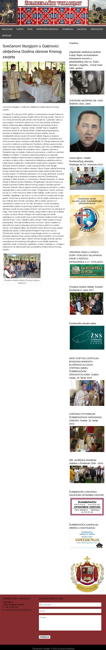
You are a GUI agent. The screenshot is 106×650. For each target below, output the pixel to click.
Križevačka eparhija (47, 29)
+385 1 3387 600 (11, 607)
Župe (30, 29)
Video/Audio (96, 29)
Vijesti (20, 29)
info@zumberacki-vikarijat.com (18, 610)
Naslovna (7, 29)
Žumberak (67, 29)
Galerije (81, 29)
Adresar (6, 36)
